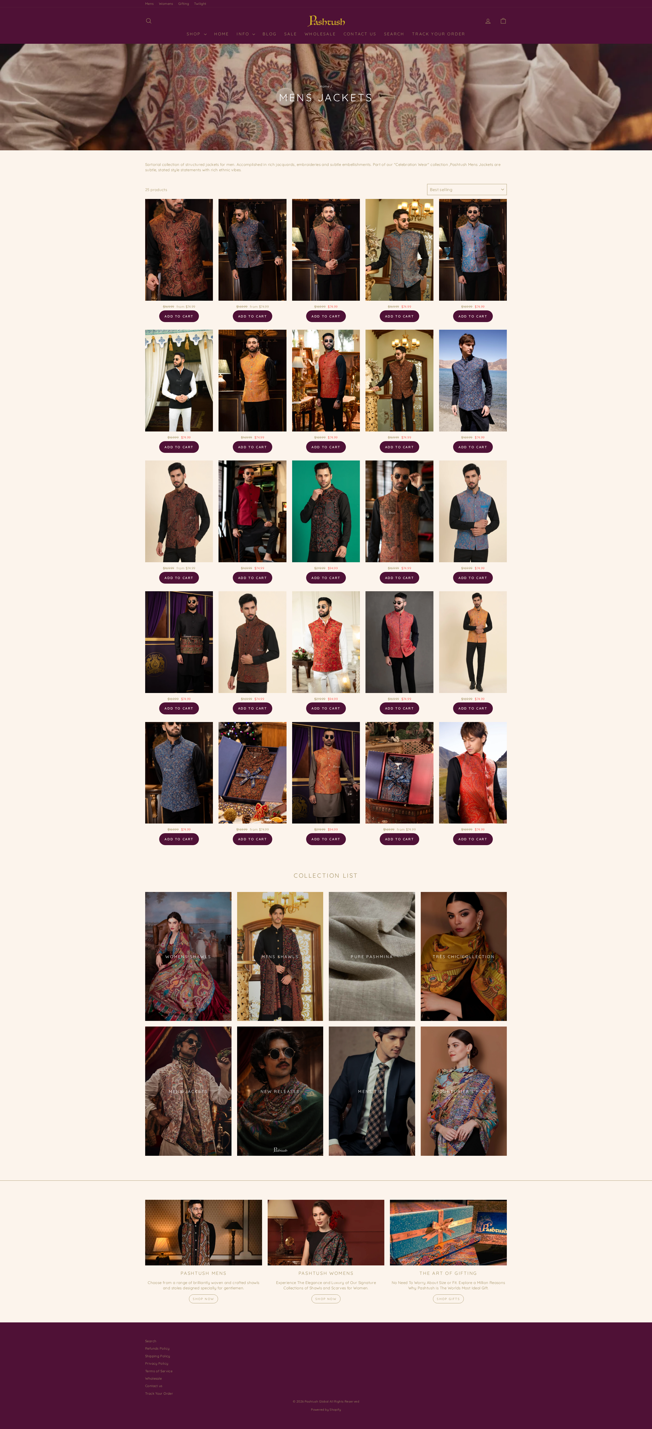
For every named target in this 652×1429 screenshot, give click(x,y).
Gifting (183, 4)
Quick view (179, 295)
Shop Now (203, 1299)
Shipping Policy (157, 1356)
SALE (290, 33)
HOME (221, 33)
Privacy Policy (156, 1363)
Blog (270, 33)
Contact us (153, 1386)
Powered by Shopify (326, 1409)
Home (324, 86)
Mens (149, 4)
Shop (195, 33)
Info (244, 33)
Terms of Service (158, 1371)
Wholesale (320, 33)
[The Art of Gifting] (448, 1232)
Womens (166, 4)
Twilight (200, 4)
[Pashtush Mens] (203, 1232)
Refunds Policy (157, 1348)
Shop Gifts (448, 1299)
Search (394, 33)
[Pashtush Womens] (326, 1232)
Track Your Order (438, 33)
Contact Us (360, 33)
